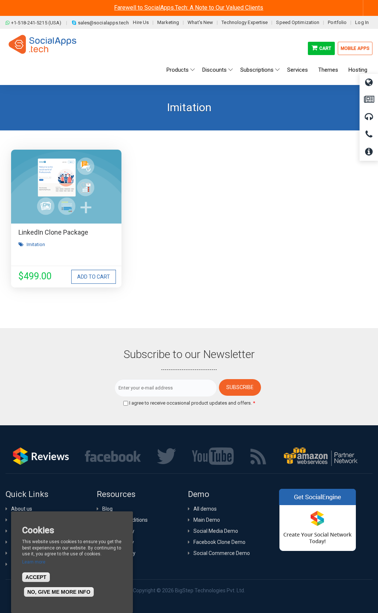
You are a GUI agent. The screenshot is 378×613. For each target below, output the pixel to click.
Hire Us (141, 22)
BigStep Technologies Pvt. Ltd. (210, 590)
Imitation (36, 244)
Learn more (33, 562)
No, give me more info (58, 592)
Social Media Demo (215, 531)
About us (21, 509)
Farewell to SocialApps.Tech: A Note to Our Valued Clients (188, 7)
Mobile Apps (355, 48)
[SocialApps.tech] (42, 44)
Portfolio (337, 22)
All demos (205, 509)
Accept (36, 577)
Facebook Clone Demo (219, 542)
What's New (200, 22)
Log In (362, 22)
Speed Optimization (297, 22)
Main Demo (206, 520)
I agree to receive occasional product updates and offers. (192, 403)
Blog (107, 509)
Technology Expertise (244, 22)
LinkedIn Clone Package (53, 232)
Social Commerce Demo (221, 553)
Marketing (168, 22)
